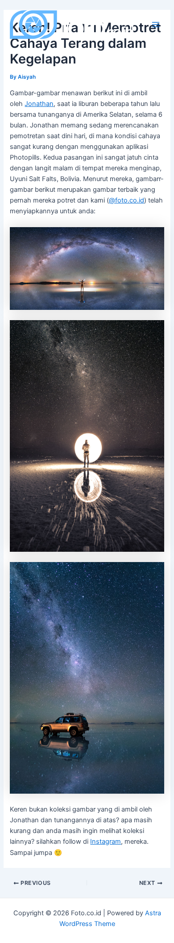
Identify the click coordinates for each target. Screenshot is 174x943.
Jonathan (39, 104)
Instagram (105, 841)
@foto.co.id (126, 200)
